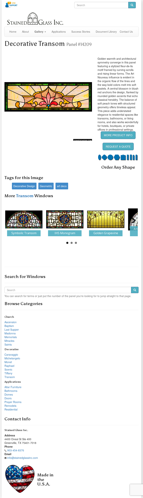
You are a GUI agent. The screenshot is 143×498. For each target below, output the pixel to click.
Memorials (10, 337)
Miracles (9, 341)
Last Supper (11, 329)
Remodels (10, 406)
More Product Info (118, 135)
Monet (8, 362)
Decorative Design (24, 186)
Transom (25, 195)
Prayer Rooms (12, 402)
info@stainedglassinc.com (22, 458)
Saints (8, 344)
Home (12, 31)
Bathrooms (10, 391)
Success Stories (80, 31)
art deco (62, 186)
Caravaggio (11, 354)
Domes (8, 394)
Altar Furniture (12, 387)
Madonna (10, 333)
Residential (11, 409)
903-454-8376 (15, 450)
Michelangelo (12, 358)
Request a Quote (118, 146)
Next (132, 219)
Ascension (10, 322)
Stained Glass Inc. (16, 430)
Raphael (9, 366)
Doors (8, 398)
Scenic (8, 369)
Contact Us (126, 31)
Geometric (46, 186)
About (25, 31)
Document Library (106, 31)
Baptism (9, 326)
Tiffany (8, 373)
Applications (59, 31)
